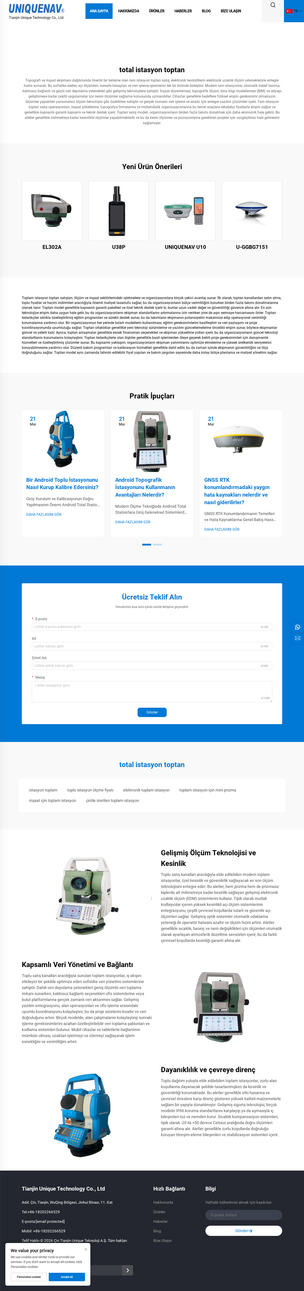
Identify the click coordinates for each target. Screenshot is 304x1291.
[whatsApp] (297, 627)
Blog (206, 11)
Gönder (152, 712)
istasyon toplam (43, 790)
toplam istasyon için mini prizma (207, 790)
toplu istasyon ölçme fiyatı (90, 790)
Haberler (183, 11)
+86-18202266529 (44, 1212)
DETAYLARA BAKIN (52, 211)
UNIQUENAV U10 (185, 247)
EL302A (52, 247)
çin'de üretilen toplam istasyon (112, 800)
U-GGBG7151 (252, 247)
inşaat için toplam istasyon (52, 800)
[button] (146, 545)
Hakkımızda (128, 11)
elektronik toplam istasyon (146, 790)
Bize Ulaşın (231, 11)
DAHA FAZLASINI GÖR (43, 514)
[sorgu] (297, 638)
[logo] (37, 8)
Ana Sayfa (99, 11)
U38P (118, 247)
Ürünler (156, 11)
